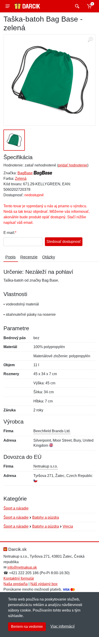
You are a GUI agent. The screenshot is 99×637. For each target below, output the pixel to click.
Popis (10, 257)
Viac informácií (62, 626)
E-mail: (9, 233)
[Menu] (7, 6)
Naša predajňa (15, 584)
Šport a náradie (16, 508)
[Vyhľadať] (76, 6)
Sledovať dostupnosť (64, 242)
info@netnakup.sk (22, 567)
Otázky (48, 257)
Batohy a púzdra (45, 517)
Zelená (20, 178)
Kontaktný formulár (18, 578)
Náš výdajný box (44, 584)
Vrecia (68, 526)
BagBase (25, 173)
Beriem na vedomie (27, 627)
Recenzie (29, 257)
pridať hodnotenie (72, 165)
